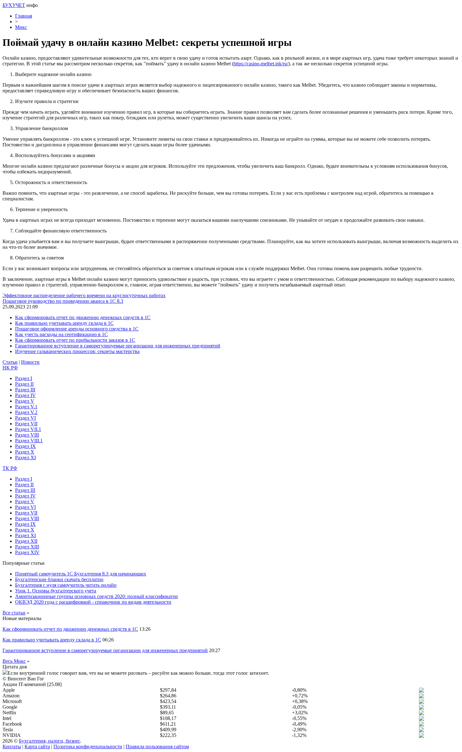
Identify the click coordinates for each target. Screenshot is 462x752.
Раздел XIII (27, 546)
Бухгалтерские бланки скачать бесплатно (59, 579)
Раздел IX (25, 446)
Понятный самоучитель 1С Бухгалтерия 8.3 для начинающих (80, 573)
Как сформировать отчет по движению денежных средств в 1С (83, 317)
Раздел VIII (27, 435)
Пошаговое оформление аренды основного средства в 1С (77, 328)
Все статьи (14, 612)
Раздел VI (25, 418)
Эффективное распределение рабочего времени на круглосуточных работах (84, 295)
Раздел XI (25, 457)
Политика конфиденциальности (87, 746)
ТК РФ (10, 468)
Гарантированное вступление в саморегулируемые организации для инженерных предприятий (117, 345)
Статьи (10, 362)
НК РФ (10, 367)
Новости (30, 362)
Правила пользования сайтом (157, 746)
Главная (23, 16)
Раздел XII (26, 541)
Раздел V (24, 401)
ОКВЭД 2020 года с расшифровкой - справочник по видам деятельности (93, 602)
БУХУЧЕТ (14, 5)
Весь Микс (14, 661)
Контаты (12, 746)
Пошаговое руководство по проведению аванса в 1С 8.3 (63, 301)
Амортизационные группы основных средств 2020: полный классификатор (96, 596)
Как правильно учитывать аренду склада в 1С (64, 323)
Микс (21, 27)
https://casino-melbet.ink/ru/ (261, 63)
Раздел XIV (27, 552)
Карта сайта (37, 746)
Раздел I (23, 378)
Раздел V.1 (26, 406)
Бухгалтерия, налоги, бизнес (49, 741)
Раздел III (25, 389)
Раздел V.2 (26, 412)
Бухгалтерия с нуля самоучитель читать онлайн (66, 585)
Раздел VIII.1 (29, 440)
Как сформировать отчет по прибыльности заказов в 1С (75, 340)
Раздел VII (26, 423)
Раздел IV (25, 395)
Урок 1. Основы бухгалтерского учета (55, 590)
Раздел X (24, 452)
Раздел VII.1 (28, 429)
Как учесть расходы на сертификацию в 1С (61, 334)
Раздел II (24, 384)
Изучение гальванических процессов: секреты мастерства (77, 351)
